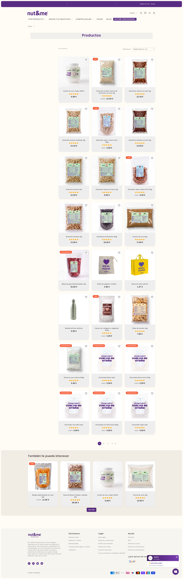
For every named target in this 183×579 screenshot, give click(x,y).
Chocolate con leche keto (73, 425)
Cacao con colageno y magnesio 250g (107, 329)
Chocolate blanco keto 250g (140, 377)
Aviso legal (102, 537)
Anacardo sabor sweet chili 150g (140, 189)
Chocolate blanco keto (107, 377)
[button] (141, 13)
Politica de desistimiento (136, 550)
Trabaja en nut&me (75, 540)
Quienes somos (74, 537)
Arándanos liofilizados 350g (107, 236)
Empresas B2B (73, 543)
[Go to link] (132, 561)
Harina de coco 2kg (140, 495)
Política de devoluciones (136, 547)
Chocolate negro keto (140, 425)
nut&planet (72, 550)
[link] (91, 510)
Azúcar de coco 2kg (140, 236)
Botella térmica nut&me (74, 328)
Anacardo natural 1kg (74, 189)
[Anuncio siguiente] (116, 4)
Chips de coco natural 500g (74, 377)
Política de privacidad (105, 543)
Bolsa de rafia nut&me (140, 284)
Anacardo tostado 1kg (74, 236)
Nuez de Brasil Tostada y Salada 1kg (75, 496)
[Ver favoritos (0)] (145, 13)
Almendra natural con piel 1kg (140, 91)
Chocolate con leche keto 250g (106, 425)
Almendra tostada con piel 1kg (140, 140)
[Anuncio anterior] (66, 4)
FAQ (129, 540)
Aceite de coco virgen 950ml (73, 91)
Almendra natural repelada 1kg (73, 140)
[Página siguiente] (115, 443)
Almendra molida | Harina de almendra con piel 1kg (106, 92)
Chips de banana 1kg (140, 328)
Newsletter (145, 4)
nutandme (36, 573)
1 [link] (99, 443)
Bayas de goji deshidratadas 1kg (74, 284)
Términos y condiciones (106, 540)
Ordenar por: (127, 49)
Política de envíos (134, 543)
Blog (153, 4)
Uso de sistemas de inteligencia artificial (111, 553)
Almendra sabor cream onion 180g (107, 141)
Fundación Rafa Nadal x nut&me (79, 547)
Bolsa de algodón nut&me (106, 284)
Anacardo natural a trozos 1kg (107, 189)
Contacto (131, 537)
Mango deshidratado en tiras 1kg (42, 496)
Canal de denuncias (104, 550)
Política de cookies (104, 547)
